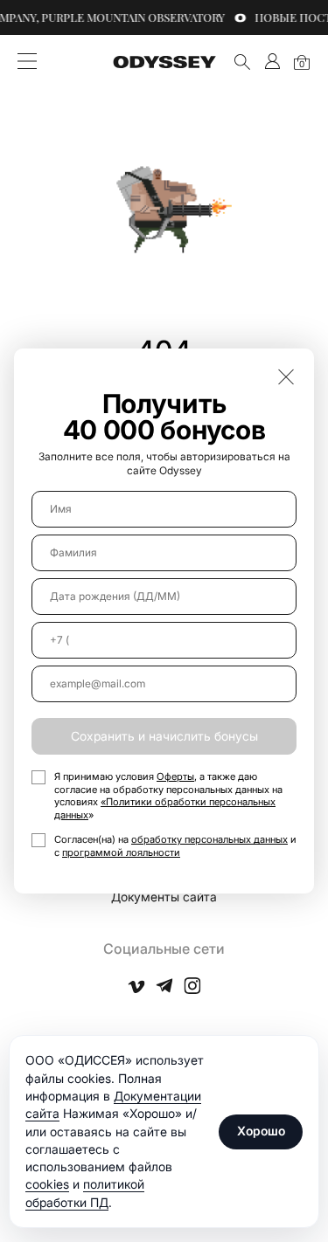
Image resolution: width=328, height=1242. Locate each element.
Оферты (175, 776)
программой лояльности (121, 852)
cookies (47, 1183)
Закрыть (286, 376)
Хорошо (261, 1130)
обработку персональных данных (209, 839)
